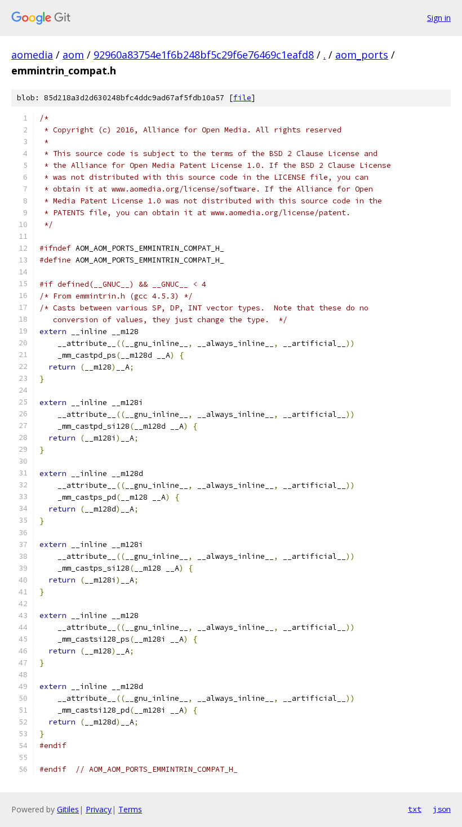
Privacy (99, 809)
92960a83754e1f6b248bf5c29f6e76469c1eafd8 (204, 54)
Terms (130, 809)
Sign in (439, 17)
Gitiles (68, 809)
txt (414, 809)
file (242, 98)
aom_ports (361, 54)
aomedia (32, 54)
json (442, 809)
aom (73, 54)
